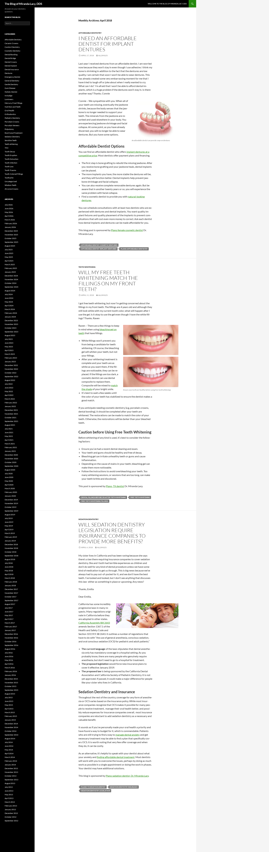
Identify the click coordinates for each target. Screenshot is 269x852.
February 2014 (11, 761)
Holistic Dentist (11, 92)
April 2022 (9, 395)
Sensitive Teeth (11, 140)
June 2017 (9, 611)
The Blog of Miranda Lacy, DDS (23, 3)
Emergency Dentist (12, 77)
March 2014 (10, 757)
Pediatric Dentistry (12, 118)
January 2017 (10, 630)
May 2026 (9, 212)
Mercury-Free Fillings (13, 103)
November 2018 (11, 548)
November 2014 (11, 727)
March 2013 (10, 802)
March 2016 (10, 667)
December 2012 (11, 813)
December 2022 (11, 365)
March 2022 (10, 399)
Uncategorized (11, 181)
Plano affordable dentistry (134, 249)
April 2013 (9, 798)
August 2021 (10, 425)
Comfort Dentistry (12, 47)
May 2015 (9, 705)
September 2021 (11, 421)
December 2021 (11, 410)
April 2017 (9, 619)
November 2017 (11, 593)
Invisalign (8, 95)
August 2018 (10, 559)
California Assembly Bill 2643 (94, 622)
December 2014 (11, 723)
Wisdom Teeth (10, 185)
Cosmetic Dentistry (12, 51)
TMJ (6, 148)
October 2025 (10, 238)
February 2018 (11, 582)
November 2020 (11, 458)
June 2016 (9, 656)
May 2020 (9, 481)
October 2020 (10, 462)
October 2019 (10, 507)
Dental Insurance (12, 69)
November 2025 (11, 234)
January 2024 (10, 317)
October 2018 (10, 552)
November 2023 (11, 324)
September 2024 (11, 287)
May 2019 (9, 526)
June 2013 (9, 791)
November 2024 (11, 279)
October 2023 (10, 328)
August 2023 (10, 335)
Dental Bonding (11, 54)
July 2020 (9, 473)
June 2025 (9, 253)
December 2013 (11, 768)
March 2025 (10, 264)
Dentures (8, 73)
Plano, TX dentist (115, 486)
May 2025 (9, 257)
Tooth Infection (11, 163)
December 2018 (11, 544)
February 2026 (11, 223)
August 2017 (10, 604)
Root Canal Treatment (13, 133)
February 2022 (11, 402)
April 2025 (9, 261)
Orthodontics (10, 114)
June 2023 (9, 343)
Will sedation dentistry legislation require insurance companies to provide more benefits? (112, 533)
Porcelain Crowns (12, 122)
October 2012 (10, 817)
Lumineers (9, 99)
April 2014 (9, 753)
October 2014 (10, 731)
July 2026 (9, 205)
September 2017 (11, 600)
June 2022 (9, 387)
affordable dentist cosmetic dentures (99, 245)
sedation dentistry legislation (95, 791)
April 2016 (9, 664)
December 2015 (11, 679)
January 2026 (10, 227)
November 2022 (11, 369)
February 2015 (11, 716)
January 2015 (10, 720)
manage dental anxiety (128, 734)
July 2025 (9, 249)
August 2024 (10, 290)
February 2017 (11, 626)
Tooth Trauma (10, 170)
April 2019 (9, 529)
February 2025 (11, 268)
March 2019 (10, 533)
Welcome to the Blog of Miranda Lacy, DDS (167, 4)
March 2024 (10, 309)
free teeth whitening (140, 497)
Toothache (9, 178)
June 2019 (9, 522)
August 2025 (10, 246)
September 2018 (11, 555)
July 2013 (9, 787)
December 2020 (11, 455)
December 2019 (11, 499)
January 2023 (10, 361)
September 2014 (11, 735)
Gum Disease (10, 88)
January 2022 (10, 406)
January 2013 (10, 809)
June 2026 (9, 208)
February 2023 (11, 358)
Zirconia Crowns (11, 189)
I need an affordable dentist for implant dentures (107, 44)
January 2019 (10, 541)
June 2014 (9, 746)
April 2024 (9, 305)
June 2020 (9, 477)
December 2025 (11, 231)
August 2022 (10, 380)
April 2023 (9, 350)
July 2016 (9, 653)
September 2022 (11, 376)
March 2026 (10, 220)
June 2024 (9, 298)
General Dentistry (12, 80)
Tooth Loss (9, 166)
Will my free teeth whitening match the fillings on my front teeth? (108, 280)
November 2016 (11, 638)
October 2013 (10, 776)
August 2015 (10, 694)
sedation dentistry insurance (124, 787)
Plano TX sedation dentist (93, 787)
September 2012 (11, 820)
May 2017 (9, 615)
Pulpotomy (9, 129)
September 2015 (11, 690)
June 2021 (9, 432)
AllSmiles (103, 55)
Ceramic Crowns (11, 43)
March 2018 (10, 578)
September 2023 (11, 332)
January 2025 (10, 272)
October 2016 (10, 641)
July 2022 (9, 384)
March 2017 (10, 623)
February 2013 (11, 806)
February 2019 (11, 537)
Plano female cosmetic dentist (127, 230)
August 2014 (10, 738)
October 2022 (10, 373)
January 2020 (10, 496)
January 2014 (10, 765)
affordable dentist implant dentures (98, 249)
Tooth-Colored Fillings (14, 174)
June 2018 (9, 567)
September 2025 (11, 242)
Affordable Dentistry (89, 33)
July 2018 (9, 563)
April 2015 (9, 709)
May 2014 (9, 750)
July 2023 (9, 339)
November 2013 (11, 772)
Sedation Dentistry (88, 519)
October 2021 (10, 417)
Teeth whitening (87, 267)
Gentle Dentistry (11, 84)
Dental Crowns (11, 62)
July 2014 (9, 742)
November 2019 (11, 503)
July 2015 (9, 697)
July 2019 (9, 518)
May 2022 (9, 391)
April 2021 (9, 440)
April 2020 (9, 485)
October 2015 (10, 686)
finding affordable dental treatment (115, 757)
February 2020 (11, 492)
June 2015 (9, 701)
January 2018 (10, 585)
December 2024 (11, 276)
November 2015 (11, 682)
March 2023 (10, 354)
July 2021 (9, 429)
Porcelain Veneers (12, 125)
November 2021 (11, 414)
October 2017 (10, 597)
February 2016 (11, 671)
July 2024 (9, 294)
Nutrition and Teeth (13, 107)
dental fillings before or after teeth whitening (103, 497)
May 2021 (9, 436)
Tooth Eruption (11, 155)
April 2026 (9, 216)
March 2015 (10, 712)
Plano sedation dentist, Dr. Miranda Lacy (127, 775)
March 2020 (10, 488)
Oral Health (9, 110)
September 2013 (11, 779)
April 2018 (9, 574)
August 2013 (10, 783)
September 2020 (11, 466)
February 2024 (11, 313)
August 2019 (10, 514)
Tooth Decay (10, 151)
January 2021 (10, 451)
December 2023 (11, 320)
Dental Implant (11, 66)
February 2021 (11, 447)
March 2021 (10, 443)
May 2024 (9, 302)
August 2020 (10, 470)
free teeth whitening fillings (94, 501)
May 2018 (9, 570)
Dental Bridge (10, 58)
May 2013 (9, 794)
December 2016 (11, 634)
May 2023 (9, 346)
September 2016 (11, 645)
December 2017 (11, 589)
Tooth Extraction (11, 159)
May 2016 (9, 660)
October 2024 (10, 283)
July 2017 (9, 608)
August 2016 (10, 649)
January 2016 (10, 675)
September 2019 (11, 511)
